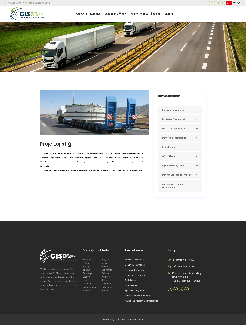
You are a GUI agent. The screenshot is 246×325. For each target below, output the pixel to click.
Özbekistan (107, 287)
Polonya (86, 266)
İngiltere (106, 276)
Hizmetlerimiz (139, 13)
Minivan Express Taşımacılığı (177, 174)
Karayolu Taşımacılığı (173, 110)
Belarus (105, 273)
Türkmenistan (89, 287)
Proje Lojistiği (169, 147)
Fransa (105, 266)
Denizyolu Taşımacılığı (173, 119)
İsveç (85, 280)
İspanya (86, 270)
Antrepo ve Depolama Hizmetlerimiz (173, 186)
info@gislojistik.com (40, 2)
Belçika (105, 259)
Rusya (105, 290)
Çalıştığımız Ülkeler (116, 13)
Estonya (86, 276)
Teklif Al (168, 13)
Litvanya (86, 283)
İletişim (155, 13)
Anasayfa (81, 13)
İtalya (104, 280)
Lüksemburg (108, 283)
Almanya (86, 259)
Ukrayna (86, 290)
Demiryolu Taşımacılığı (174, 137)
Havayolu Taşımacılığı (173, 128)
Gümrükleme (168, 156)
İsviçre (105, 263)
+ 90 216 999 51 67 (16, 2)
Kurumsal (95, 13)
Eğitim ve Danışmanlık (173, 165)
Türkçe (237, 2)
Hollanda (86, 263)
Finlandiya (87, 273)
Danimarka (107, 270)
